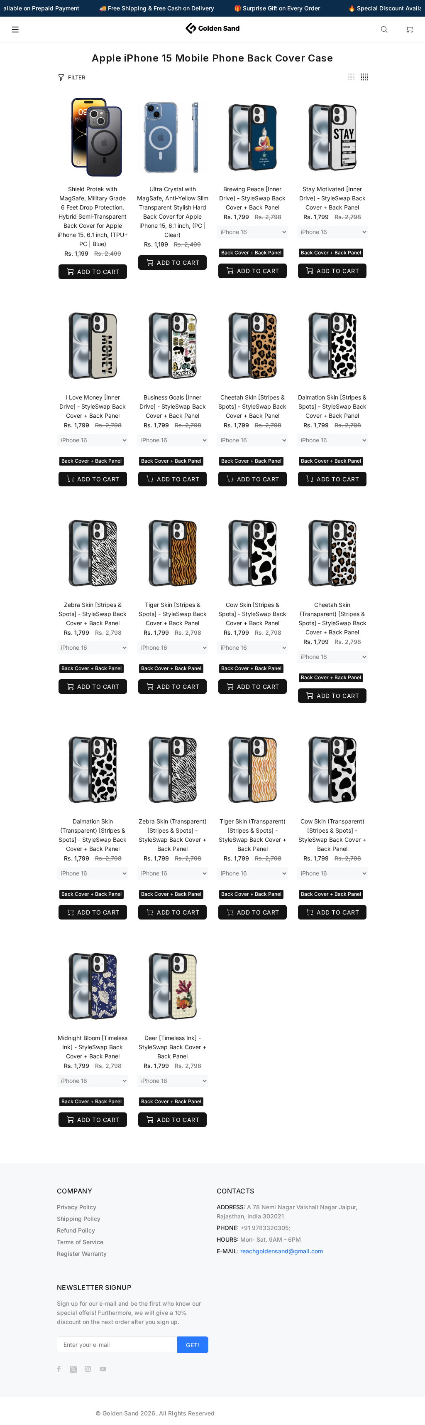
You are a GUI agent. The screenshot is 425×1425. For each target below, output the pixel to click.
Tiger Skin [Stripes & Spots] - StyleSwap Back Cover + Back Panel (173, 613)
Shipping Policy (78, 1218)
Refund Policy (76, 1230)
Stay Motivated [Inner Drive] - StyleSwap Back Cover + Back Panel (332, 198)
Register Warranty (82, 1253)
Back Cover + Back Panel (251, 252)
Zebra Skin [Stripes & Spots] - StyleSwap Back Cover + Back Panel (93, 613)
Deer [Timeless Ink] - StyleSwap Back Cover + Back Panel (172, 1047)
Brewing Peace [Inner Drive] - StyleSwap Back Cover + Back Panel (252, 198)
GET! (193, 1345)
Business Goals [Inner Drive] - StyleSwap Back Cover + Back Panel (172, 406)
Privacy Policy (76, 1207)
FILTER (76, 77)
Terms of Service (80, 1241)
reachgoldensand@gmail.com (281, 1251)
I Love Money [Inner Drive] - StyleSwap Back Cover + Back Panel (92, 406)
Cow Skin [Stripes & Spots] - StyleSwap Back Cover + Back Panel (252, 613)
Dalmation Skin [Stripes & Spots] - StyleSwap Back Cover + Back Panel (332, 406)
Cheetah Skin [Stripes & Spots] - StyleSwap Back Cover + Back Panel (252, 406)
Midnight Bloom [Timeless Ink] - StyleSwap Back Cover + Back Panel (92, 1047)
